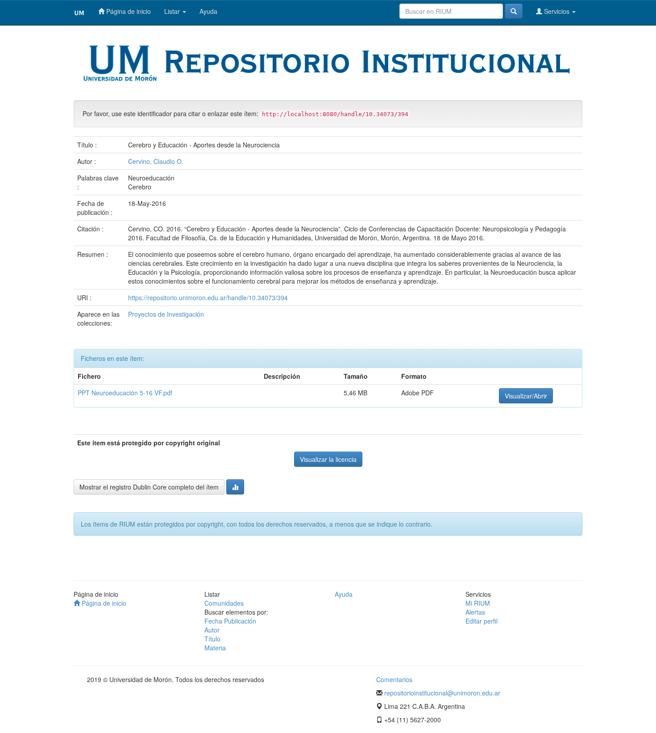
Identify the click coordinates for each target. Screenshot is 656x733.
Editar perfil (481, 620)
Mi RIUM (477, 603)
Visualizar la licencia (328, 459)
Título (212, 638)
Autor (212, 629)
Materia (215, 647)
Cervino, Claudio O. (155, 161)
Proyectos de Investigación (166, 314)
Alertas (475, 611)
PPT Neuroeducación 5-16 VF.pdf (125, 392)
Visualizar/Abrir (526, 395)
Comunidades (224, 603)
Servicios (556, 11)
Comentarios (394, 679)
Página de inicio (127, 11)
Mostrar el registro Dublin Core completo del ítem (149, 486)
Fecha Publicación (230, 620)
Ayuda (208, 11)
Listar (173, 11)
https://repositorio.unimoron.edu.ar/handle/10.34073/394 (208, 297)
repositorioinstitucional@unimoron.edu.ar (442, 692)
